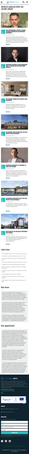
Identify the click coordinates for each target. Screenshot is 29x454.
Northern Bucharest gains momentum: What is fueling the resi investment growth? (16, 66)
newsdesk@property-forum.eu (8, 391)
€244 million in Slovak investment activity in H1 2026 (14, 256)
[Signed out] (1, 2)
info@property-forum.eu (8, 412)
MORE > (2, 393)
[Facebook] (2, 441)
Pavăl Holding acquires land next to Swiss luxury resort (14, 253)
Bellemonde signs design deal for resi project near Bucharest (16, 132)
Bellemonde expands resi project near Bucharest (16, 99)
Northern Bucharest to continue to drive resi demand (16, 165)
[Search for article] (23, 2)
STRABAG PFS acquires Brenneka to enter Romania (13, 264)
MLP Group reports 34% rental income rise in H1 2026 (14, 262)
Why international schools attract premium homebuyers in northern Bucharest (16, 31)
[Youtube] (10, 441)
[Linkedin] (6, 441)
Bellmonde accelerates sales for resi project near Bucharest (16, 199)
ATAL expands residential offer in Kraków (11, 274)
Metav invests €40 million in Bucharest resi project (17, 232)
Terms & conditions (21, 450)
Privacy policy (14, 451)
